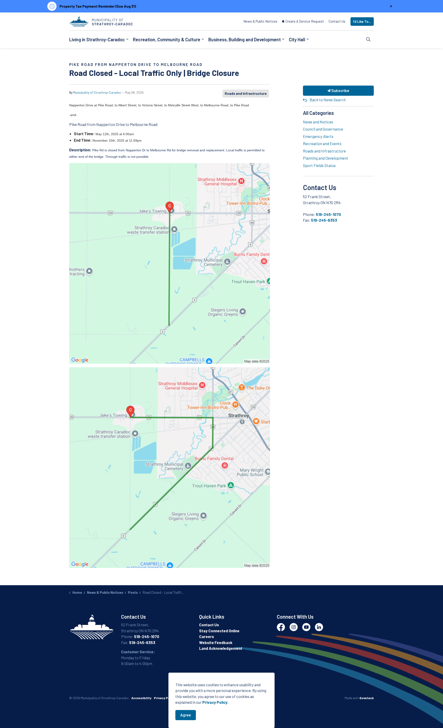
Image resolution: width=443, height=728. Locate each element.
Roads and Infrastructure (246, 93)
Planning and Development (325, 158)
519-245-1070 (328, 214)
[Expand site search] (368, 39)
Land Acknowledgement (220, 648)
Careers (206, 636)
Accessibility (141, 698)
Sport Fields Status (319, 165)
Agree (185, 715)
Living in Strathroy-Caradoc (97, 39)
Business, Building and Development (244, 39)
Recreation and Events (322, 143)
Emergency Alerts (318, 136)
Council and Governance (323, 129)
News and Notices (318, 121)
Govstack (366, 698)
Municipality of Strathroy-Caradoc (97, 92)
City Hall (297, 39)
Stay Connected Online (219, 630)
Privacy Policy (164, 698)
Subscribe (340, 90)
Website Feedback (215, 642)
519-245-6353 (324, 220)
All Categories (318, 113)
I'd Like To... (362, 21)
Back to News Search (328, 99)
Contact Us (337, 21)
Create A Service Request (304, 21)
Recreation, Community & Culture (166, 39)
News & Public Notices (260, 21)
